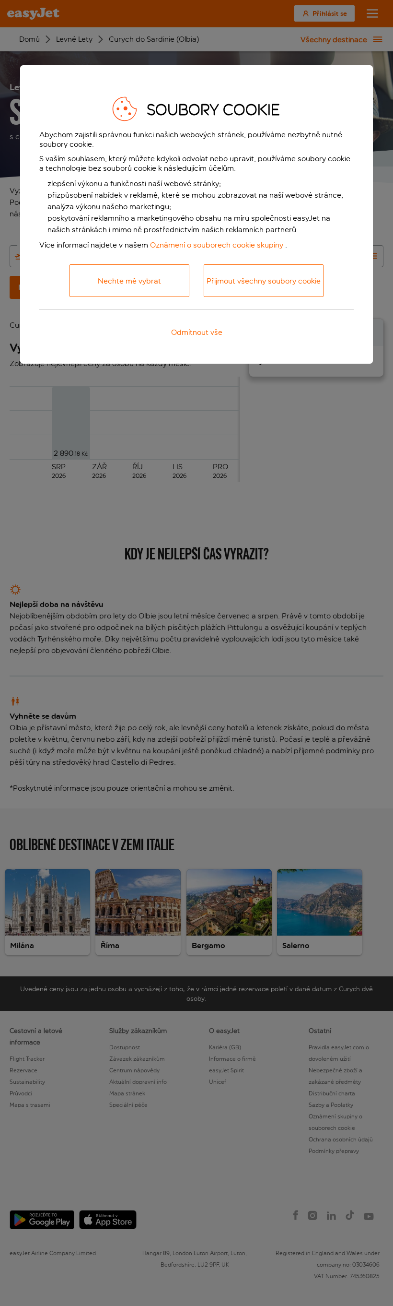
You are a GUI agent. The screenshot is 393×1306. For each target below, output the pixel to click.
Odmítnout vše (196, 332)
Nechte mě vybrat (129, 280)
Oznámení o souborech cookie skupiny (216, 244)
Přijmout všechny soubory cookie (264, 280)
